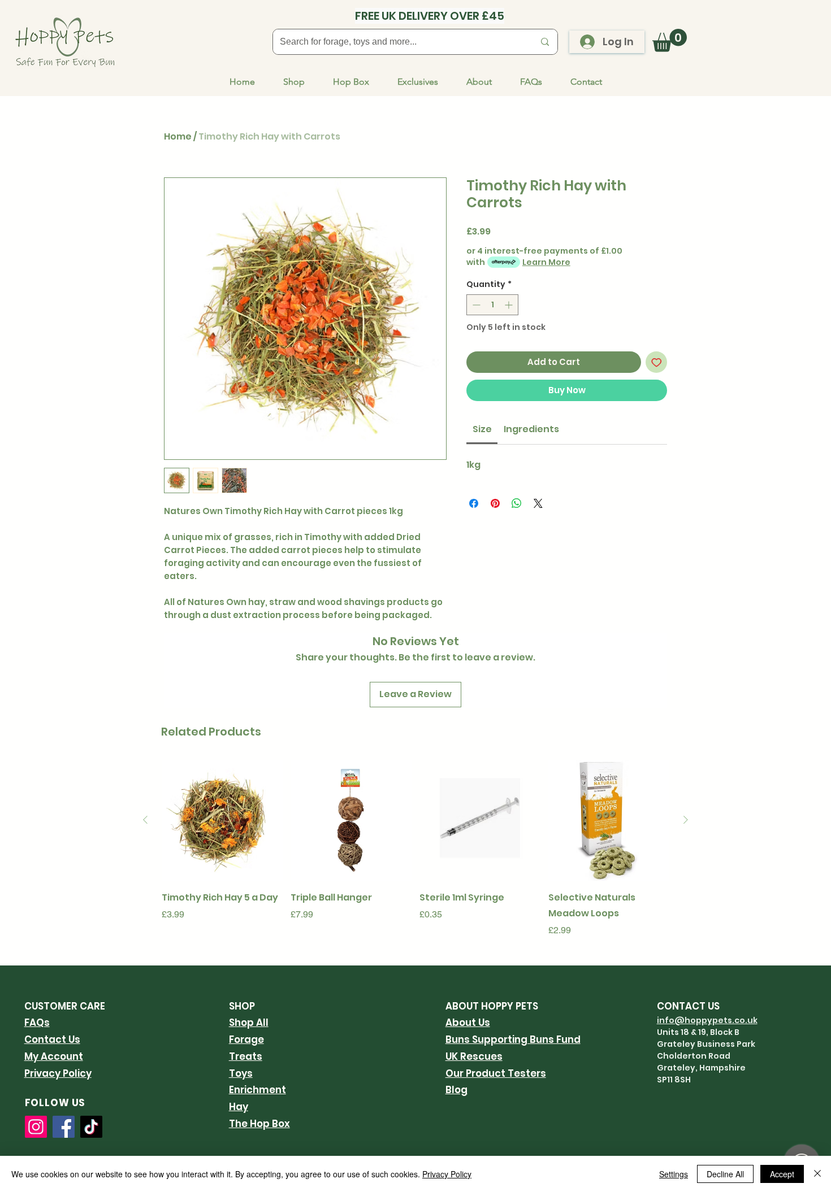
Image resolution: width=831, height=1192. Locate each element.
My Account (53, 1056)
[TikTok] (91, 1127)
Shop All (249, 1022)
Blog (456, 1090)
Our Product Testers (495, 1073)
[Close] (817, 1174)
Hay (238, 1106)
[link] (482, 429)
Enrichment (257, 1090)
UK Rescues (474, 1056)
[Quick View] (222, 820)
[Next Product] (685, 819)
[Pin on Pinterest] (495, 503)
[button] (669, 40)
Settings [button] (673, 1174)
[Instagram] (36, 1127)
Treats (245, 1056)
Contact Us (52, 1039)
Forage (246, 1039)
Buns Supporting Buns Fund (513, 1039)
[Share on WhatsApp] (516, 503)
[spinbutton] (492, 305)
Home (178, 136)
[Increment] (510, 305)
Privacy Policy (58, 1073)
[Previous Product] (145, 819)
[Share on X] (538, 503)
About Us (467, 1022)
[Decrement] (475, 305)
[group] (415, 848)
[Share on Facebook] (474, 503)
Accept (782, 1174)
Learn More (546, 262)
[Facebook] (64, 1127)
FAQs (37, 1022)
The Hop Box (259, 1123)
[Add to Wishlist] (657, 362)
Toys (241, 1073)
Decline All (725, 1174)
